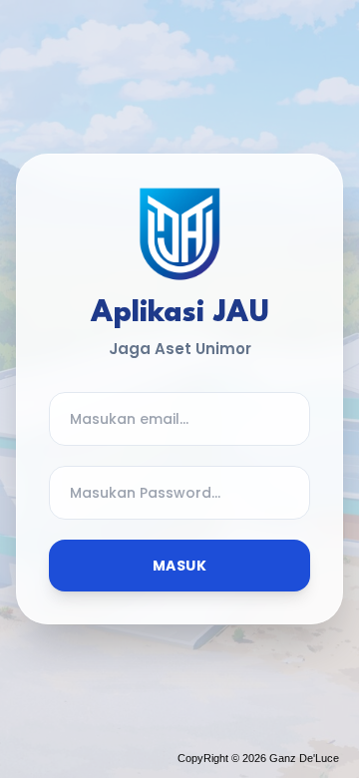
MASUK (179, 566)
